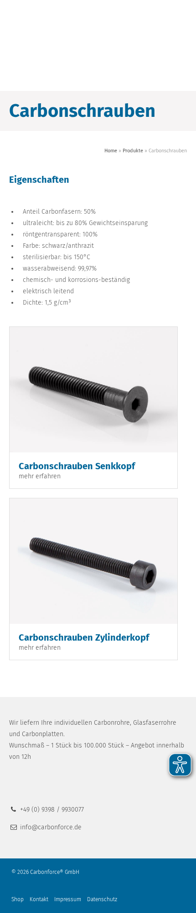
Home (110, 151)
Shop (17, 899)
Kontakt (39, 899)
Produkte (133, 151)
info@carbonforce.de (51, 827)
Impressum (67, 899)
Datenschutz (102, 899)
